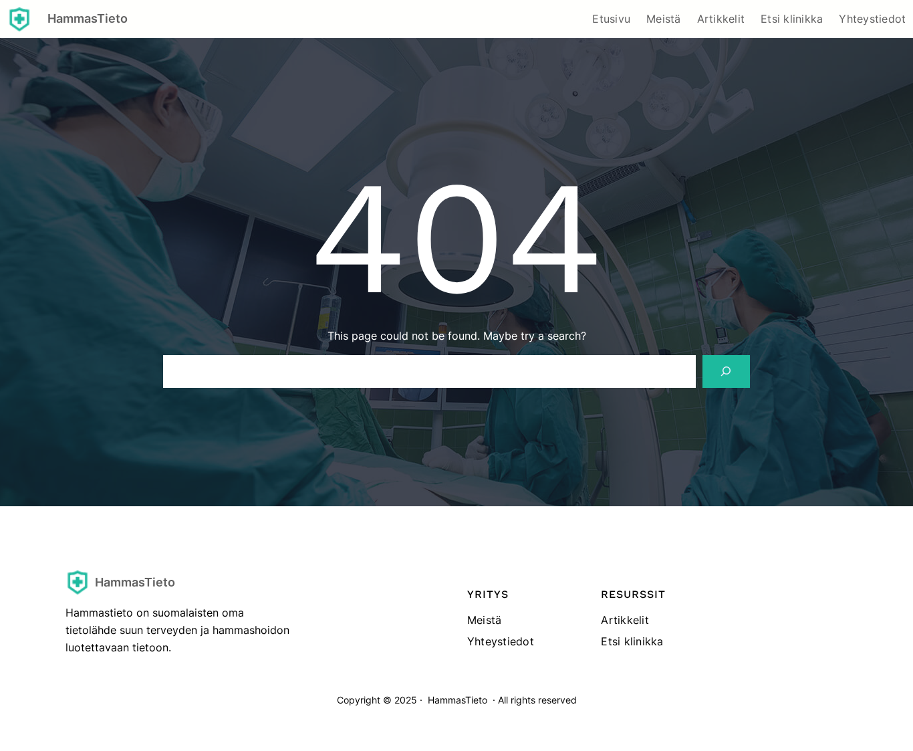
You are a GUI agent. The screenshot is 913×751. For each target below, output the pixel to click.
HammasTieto (87, 18)
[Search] (726, 371)
